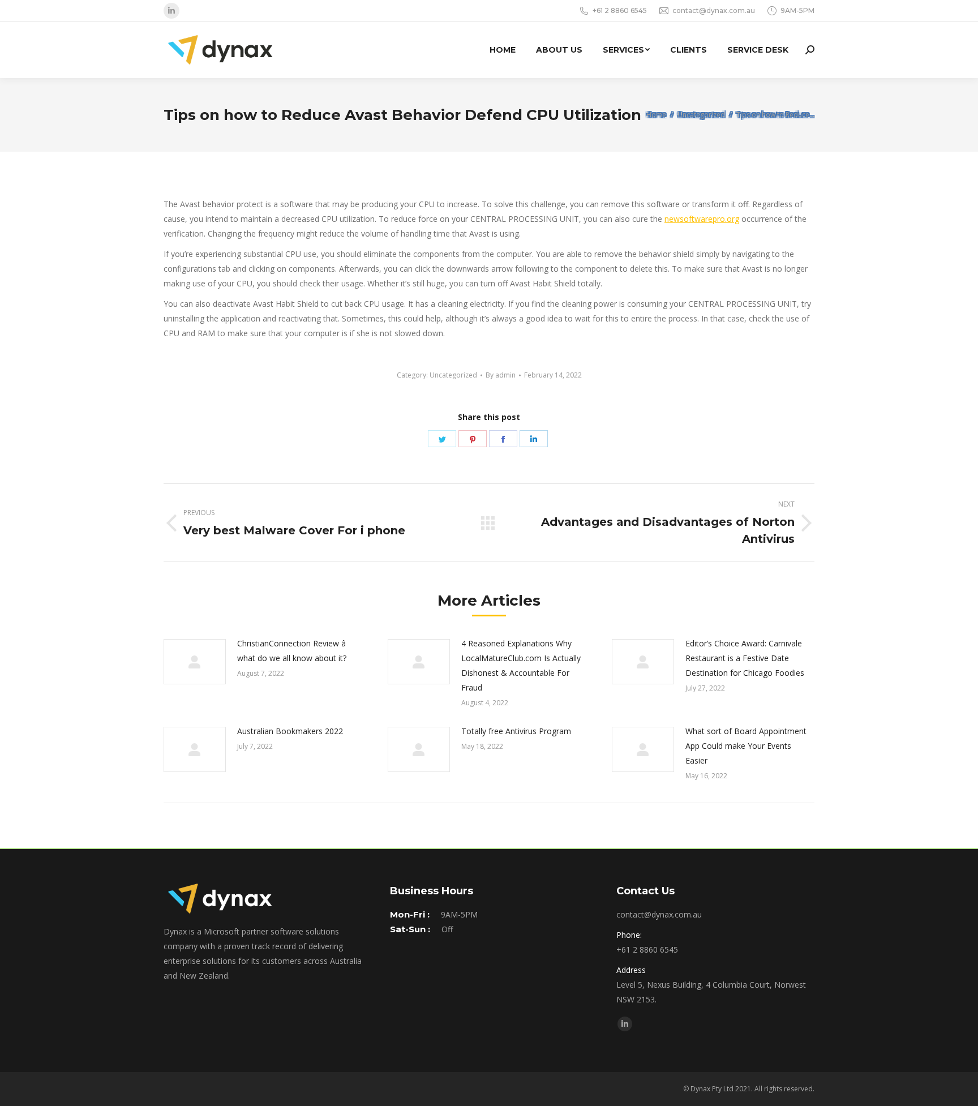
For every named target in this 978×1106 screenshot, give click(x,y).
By (501, 375)
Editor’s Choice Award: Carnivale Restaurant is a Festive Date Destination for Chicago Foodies (744, 658)
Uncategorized (453, 375)
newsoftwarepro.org (701, 218)
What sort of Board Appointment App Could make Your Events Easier (746, 746)
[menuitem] (503, 49)
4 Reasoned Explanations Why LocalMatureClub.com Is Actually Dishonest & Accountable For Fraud (521, 665)
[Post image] (195, 661)
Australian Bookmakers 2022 (290, 731)
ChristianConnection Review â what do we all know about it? (291, 650)
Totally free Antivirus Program (516, 731)
